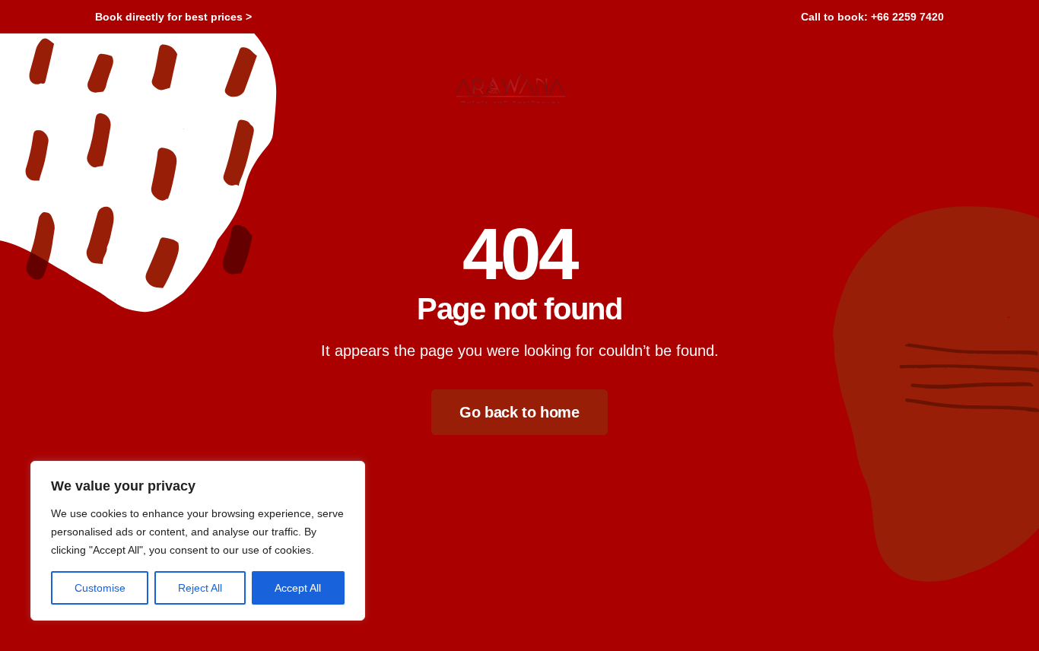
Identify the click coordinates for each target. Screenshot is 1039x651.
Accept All (298, 588)
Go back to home (519, 412)
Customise (100, 588)
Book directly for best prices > (173, 17)
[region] (197, 541)
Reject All (200, 588)
